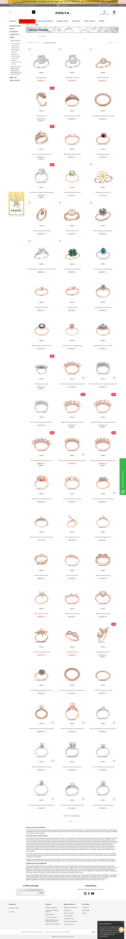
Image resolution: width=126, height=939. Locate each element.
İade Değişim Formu (69, 918)
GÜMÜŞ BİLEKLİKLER (16, 72)
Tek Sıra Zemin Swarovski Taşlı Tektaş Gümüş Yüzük (103, 728)
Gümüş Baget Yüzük (41, 77)
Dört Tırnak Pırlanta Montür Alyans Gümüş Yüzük (72, 690)
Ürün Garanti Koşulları (51, 917)
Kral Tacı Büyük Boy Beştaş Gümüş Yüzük (41, 460)
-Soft (53, 936)
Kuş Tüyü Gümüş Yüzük (72, 575)
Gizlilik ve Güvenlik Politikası (52, 924)
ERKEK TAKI (76, 21)
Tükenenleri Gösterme (50, 43)
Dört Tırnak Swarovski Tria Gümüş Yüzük (103, 498)
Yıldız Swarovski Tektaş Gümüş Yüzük (41, 766)
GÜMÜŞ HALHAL (14, 70)
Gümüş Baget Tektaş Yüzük (72, 77)
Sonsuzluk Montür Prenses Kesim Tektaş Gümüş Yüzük (41, 269)
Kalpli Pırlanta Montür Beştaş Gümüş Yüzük (72, 422)
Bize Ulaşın (11, 911)
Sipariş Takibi (107, 5)
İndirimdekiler (85, 910)
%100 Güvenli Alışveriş (51, 907)
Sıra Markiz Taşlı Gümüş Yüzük (72, 613)
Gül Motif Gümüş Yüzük (103, 77)
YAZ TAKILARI (14, 31)
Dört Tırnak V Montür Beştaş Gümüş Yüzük (41, 422)
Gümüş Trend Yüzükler (15, 59)
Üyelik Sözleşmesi (50, 914)
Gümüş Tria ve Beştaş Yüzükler (15, 48)
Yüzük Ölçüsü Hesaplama (70, 921)
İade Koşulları (67, 910)
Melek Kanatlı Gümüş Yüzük (103, 575)
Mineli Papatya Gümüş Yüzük (103, 192)
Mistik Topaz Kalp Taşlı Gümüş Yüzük (103, 230)
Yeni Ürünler (85, 907)
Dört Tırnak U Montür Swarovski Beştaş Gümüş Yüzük (103, 383)
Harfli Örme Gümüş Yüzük (72, 230)
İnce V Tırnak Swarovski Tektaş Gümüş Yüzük (103, 766)
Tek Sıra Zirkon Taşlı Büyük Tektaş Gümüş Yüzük (41, 192)
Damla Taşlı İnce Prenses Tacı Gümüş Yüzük (41, 537)
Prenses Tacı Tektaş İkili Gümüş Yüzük (41, 154)
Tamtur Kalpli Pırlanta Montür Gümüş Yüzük (103, 115)
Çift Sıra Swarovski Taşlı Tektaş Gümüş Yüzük (72, 805)
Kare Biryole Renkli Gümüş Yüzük (72, 192)
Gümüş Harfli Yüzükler (14, 52)
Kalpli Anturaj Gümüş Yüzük (103, 613)
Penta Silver (42, 36)
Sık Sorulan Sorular (69, 924)
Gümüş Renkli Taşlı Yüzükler (16, 63)
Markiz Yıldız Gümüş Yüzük (41, 613)
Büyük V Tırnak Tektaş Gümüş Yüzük (72, 766)
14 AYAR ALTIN (14, 34)
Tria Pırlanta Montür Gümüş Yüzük (72, 498)
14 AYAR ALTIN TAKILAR (45, 21)
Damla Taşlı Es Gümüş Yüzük (72, 537)
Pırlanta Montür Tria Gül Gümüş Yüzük (41, 498)
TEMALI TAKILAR (89, 21)
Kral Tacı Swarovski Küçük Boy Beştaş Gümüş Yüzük (72, 460)
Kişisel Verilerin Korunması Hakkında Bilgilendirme (52, 920)
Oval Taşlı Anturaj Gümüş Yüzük (103, 307)
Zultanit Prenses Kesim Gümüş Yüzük (102, 345)
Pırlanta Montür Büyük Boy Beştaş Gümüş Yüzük (103, 422)
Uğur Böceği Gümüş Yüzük (103, 154)
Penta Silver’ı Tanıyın (14, 908)
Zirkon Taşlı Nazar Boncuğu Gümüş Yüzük (41, 690)
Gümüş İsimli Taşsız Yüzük (41, 307)
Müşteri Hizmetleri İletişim (70, 907)
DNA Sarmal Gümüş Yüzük (41, 575)
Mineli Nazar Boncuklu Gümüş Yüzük (41, 345)
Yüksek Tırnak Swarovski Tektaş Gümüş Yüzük (72, 728)
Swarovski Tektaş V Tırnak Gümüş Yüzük (103, 805)
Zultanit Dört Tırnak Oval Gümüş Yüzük (72, 345)
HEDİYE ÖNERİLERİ (26, 21)
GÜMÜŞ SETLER (14, 68)
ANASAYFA (12, 21)
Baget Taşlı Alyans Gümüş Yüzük (72, 154)
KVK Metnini (24, 890)
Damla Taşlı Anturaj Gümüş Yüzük (103, 269)
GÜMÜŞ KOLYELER (15, 67)
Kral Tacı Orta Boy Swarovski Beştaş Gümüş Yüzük (72, 383)
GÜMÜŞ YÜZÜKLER (15, 40)
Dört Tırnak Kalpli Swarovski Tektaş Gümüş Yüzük (41, 805)
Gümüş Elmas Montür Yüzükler (15, 55)
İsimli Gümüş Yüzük (72, 307)
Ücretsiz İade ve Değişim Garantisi (51, 910)
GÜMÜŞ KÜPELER (15, 74)
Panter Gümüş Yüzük (41, 115)
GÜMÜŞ (12, 37)
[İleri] (116, 42)
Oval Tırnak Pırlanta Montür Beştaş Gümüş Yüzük (103, 460)
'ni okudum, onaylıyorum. (31, 890)
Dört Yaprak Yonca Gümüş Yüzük (72, 269)
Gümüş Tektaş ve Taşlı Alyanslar (16, 44)
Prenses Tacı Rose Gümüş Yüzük (72, 115)
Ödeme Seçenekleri (69, 913)
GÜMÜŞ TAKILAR (62, 21)
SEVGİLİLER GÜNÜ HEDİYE (15, 27)
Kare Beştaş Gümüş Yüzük (41, 383)
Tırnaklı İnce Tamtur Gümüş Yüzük (103, 690)
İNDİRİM (101, 21)
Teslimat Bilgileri (68, 916)
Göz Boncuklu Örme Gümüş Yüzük (41, 230)
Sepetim (84, 913)
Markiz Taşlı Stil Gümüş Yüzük (103, 537)
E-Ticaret (57, 936)
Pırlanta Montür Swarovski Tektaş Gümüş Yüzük (41, 728)
